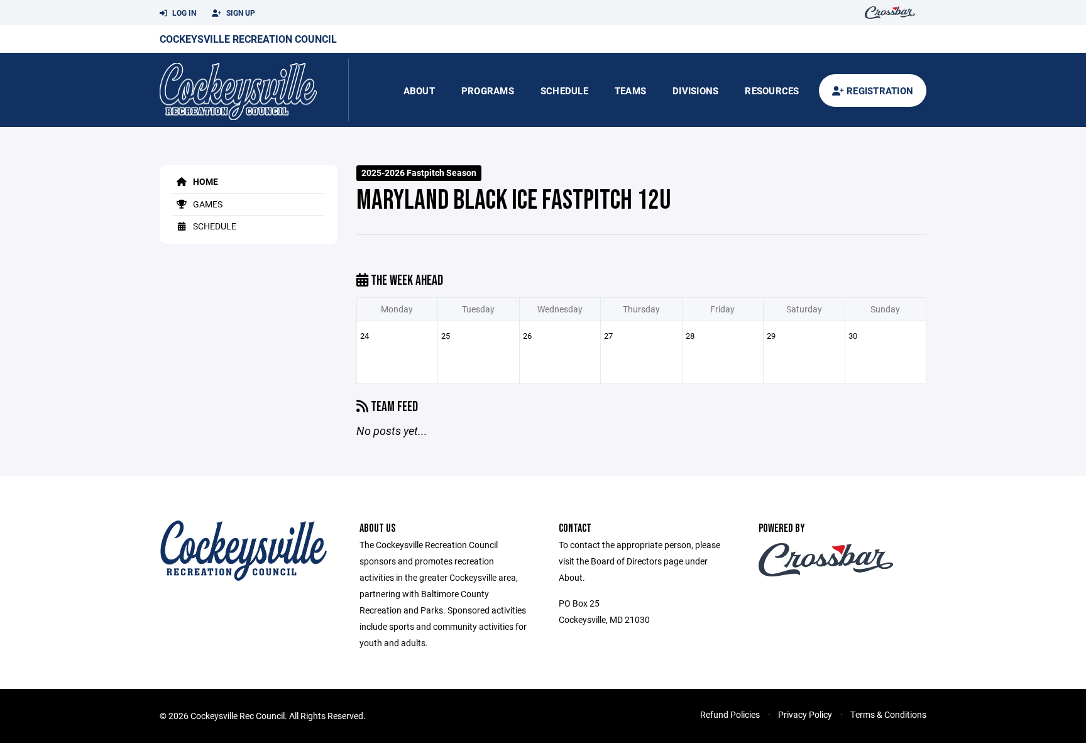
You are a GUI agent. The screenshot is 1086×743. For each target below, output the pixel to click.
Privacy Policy (805, 714)
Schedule (564, 90)
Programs (487, 90)
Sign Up (239, 13)
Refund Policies (730, 714)
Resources (772, 90)
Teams (630, 90)
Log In (183, 13)
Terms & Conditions (888, 714)
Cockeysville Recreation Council (248, 38)
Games (206, 204)
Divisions (695, 90)
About (419, 90)
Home (204, 181)
